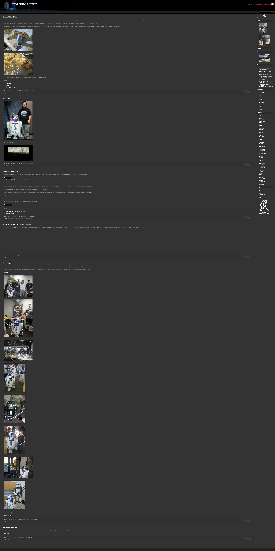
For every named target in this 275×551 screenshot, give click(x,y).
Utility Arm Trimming (10, 527)
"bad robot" (9, 165)
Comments (262, 194)
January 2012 (261, 125)
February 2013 (262, 121)
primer (269, 76)
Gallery (26, 12)
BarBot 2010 (8, 85)
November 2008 (262, 150)
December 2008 (262, 149)
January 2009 (261, 147)
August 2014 (261, 115)
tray (19, 92)
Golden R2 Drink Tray (10, 17)
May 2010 (261, 133)
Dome (266, 71)
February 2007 (262, 178)
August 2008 (261, 154)
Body (260, 93)
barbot (8, 92)
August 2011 (261, 128)
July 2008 (261, 156)
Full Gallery (6, 272)
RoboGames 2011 (10, 213)
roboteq (271, 77)
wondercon (269, 86)
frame (263, 73)
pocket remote (23, 218)
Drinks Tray (8, 83)
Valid (261, 195)
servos (261, 82)
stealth (28, 218)
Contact (22, 12)
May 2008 (261, 159)
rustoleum (261, 79)
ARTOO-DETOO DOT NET (23, 4)
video (261, 86)
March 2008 (261, 161)
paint (269, 74)
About (18, 12)
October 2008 (261, 152)
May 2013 (261, 118)
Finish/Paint (261, 102)
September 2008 (262, 153)
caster (260, 69)
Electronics (261, 98)
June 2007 (261, 173)
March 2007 (261, 177)
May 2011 (261, 129)
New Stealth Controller (10, 171)
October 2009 (261, 142)
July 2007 (261, 171)
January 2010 (261, 139)
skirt (267, 82)
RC (259, 107)
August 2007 (261, 170)
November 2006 (262, 183)
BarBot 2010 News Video (11, 87)
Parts (260, 106)
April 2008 (261, 160)
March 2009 (261, 145)
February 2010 (262, 138)
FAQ (10, 12)
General (260, 103)
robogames (265, 77)
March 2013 (261, 119)
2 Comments (30, 163)
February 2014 (262, 117)
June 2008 (261, 157)
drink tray (15, 92)
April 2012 (261, 124)
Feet (260, 100)
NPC (267, 74)
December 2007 (262, 166)
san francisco (262, 80)
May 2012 (261, 122)
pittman (266, 76)
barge (11, 92)
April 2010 (261, 135)
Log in (260, 190)
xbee (32, 218)
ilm (7, 257)
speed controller (263, 84)
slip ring (270, 82)
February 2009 (262, 146)
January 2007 (261, 180)
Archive (6, 12)
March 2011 (261, 132)
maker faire (268, 73)
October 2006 (261, 184)
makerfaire (262, 74)
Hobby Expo (7, 263)
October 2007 (261, 168)
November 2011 (262, 126)
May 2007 (261, 174)
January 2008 (261, 164)
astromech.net (259, 17)
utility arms (9, 539)
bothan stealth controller (12, 218)
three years (14, 20)
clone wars (261, 71)
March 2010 (261, 136)
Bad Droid (6, 98)
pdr (19, 218)
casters (264, 69)
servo (267, 81)
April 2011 (261, 131)
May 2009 (261, 143)
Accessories (261, 92)
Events (260, 99)
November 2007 (262, 167)
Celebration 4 (268, 69)
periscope (261, 76)
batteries (262, 68)
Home (2, 12)
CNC (260, 95)
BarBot (54, 20)
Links (14, 12)
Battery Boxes (268, 68)
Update (260, 109)
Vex (268, 84)
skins (264, 82)
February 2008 (262, 163)
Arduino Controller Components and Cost (15, 211)
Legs (260, 105)
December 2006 (262, 181)
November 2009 (262, 140)
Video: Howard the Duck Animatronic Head (17, 224)
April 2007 (261, 176)
